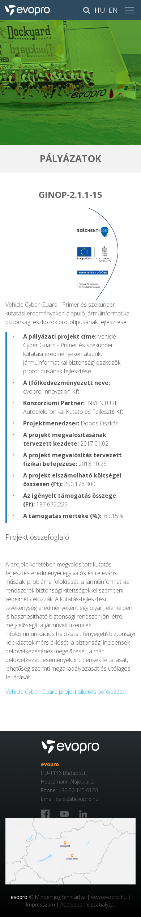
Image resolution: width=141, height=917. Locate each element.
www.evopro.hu (109, 896)
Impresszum (40, 904)
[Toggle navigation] (130, 10)
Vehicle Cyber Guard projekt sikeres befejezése (65, 692)
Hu (99, 10)
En (113, 10)
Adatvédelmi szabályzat (87, 904)
